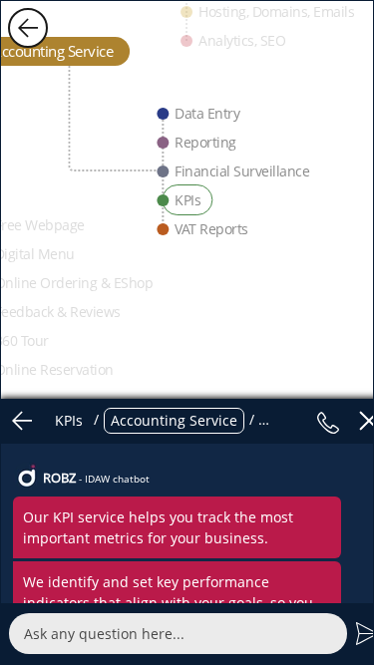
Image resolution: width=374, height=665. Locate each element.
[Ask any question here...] (178, 633)
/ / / (178, 420)
